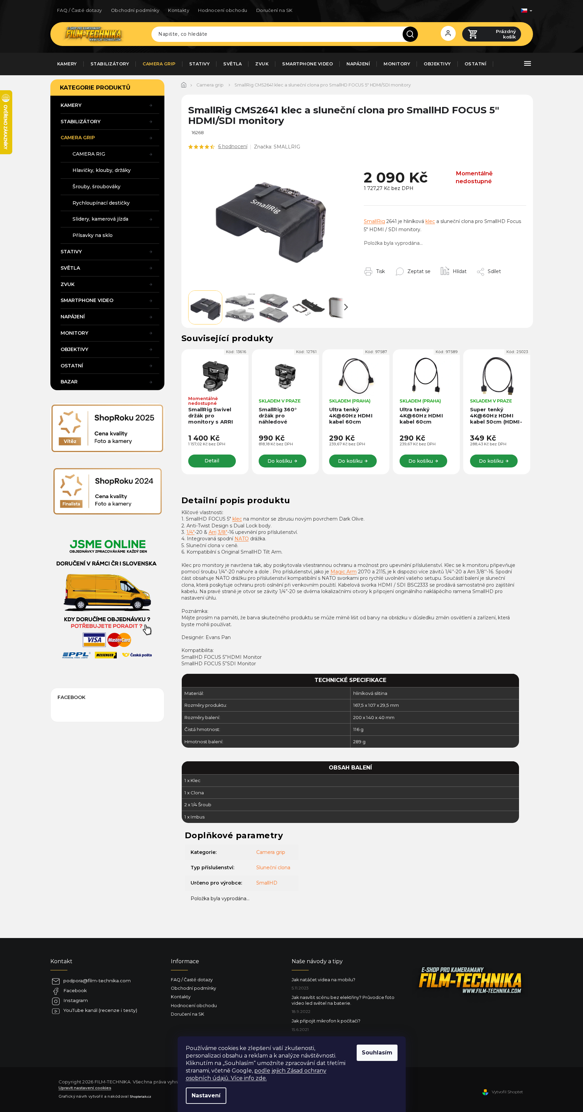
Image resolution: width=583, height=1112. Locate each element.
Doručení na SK (274, 10)
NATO (241, 539)
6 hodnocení (232, 146)
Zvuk (68, 284)
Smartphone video (87, 300)
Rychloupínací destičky (101, 203)
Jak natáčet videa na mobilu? (323, 979)
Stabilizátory (80, 121)
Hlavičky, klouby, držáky (101, 170)
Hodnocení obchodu (222, 10)
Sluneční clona (273, 867)
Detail (212, 461)
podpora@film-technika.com (97, 980)
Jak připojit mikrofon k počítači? (326, 1020)
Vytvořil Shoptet (507, 1091)
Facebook (75, 990)
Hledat (413, 34)
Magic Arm (343, 572)
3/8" (222, 532)
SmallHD (266, 883)
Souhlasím (377, 1052)
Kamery (71, 105)
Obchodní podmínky (135, 10)
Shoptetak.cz (140, 1096)
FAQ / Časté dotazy (79, 10)
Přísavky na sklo (92, 235)
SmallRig (374, 221)
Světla (70, 268)
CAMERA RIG (88, 154)
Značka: (277, 147)
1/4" (191, 532)
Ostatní (72, 366)
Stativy (71, 252)
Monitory (74, 333)
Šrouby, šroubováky (96, 187)
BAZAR (69, 382)
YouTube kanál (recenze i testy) (100, 1010)
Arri (212, 532)
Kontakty (178, 10)
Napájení (73, 317)
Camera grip (78, 137)
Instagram (75, 1000)
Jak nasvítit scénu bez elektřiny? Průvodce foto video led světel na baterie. (343, 1000)
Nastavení (206, 1095)
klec (430, 221)
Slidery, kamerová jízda (100, 219)
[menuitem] (67, 64)
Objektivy (74, 349)
